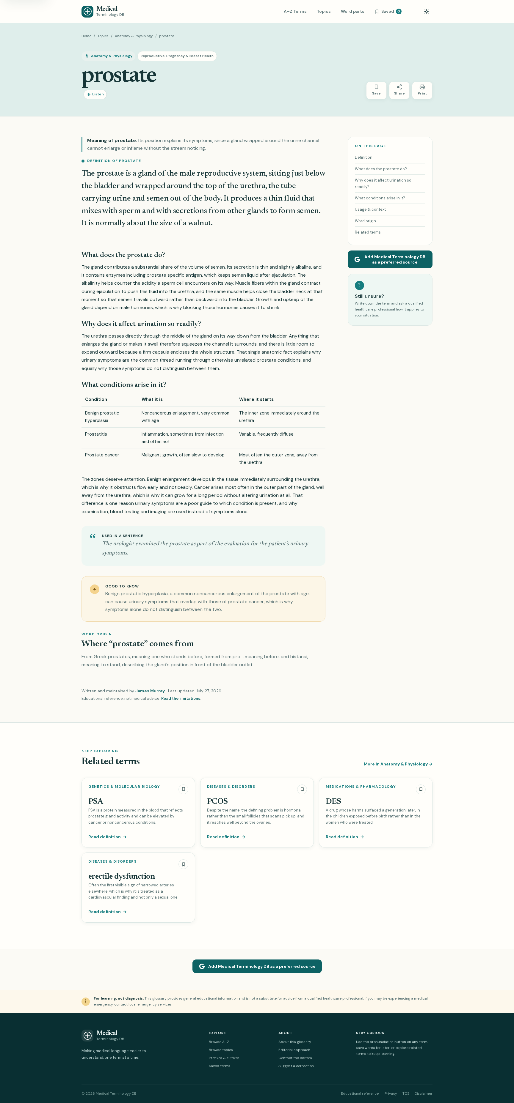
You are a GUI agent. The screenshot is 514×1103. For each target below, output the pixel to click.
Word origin (365, 220)
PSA (95, 802)
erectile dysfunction (121, 877)
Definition (363, 157)
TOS (405, 1093)
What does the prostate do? (381, 168)
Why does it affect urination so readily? (383, 183)
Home (86, 36)
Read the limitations (180, 698)
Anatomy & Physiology (134, 36)
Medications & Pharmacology (361, 786)
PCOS (217, 802)
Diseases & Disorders (231, 786)
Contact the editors (295, 1057)
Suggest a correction (296, 1065)
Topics (324, 11)
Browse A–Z (219, 1041)
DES (333, 802)
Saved (390, 11)
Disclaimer (423, 1093)
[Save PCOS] (302, 789)
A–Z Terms (295, 11)
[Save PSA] (183, 789)
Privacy (391, 1093)
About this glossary (294, 1041)
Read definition (107, 836)
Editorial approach (294, 1049)
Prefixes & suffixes (224, 1057)
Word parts (352, 11)
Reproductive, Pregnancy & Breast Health (177, 55)
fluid (292, 199)
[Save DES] (421, 789)
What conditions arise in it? (380, 198)
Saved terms (219, 1065)
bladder (107, 186)
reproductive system (231, 174)
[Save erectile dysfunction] (183, 864)
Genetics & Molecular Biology (124, 786)
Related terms (368, 232)
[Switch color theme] (426, 12)
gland (97, 267)
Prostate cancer (102, 455)
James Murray (150, 691)
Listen (98, 94)
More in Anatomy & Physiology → (398, 764)
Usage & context (370, 209)
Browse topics (221, 1049)
